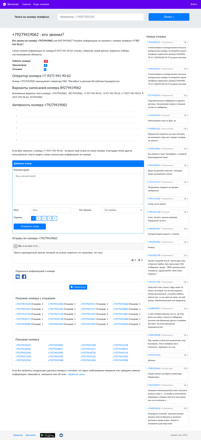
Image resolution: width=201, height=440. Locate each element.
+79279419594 (23, 360)
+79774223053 (153, 95)
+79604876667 (153, 229)
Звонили (12, 4)
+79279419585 (120, 356)
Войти (194, 4)
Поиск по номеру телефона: (32, 17)
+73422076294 (153, 115)
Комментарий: (21, 170)
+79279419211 (88, 304)
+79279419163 (88, 356)
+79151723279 (153, 182)
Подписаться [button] (79, 287)
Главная (26, 4)
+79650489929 (153, 165)
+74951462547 (153, 69)
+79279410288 (120, 319)
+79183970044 (153, 149)
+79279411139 (55, 314)
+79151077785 (153, 282)
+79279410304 (120, 324)
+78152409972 (153, 385)
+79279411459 (88, 314)
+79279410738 (55, 319)
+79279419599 (55, 356)
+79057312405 (153, 199)
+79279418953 (120, 349)
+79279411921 (23, 309)
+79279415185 (55, 309)
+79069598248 (153, 335)
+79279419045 (55, 345)
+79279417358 (23, 356)
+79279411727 (88, 309)
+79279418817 (55, 349)
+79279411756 (23, 314)
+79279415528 (23, 304)
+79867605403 (153, 368)
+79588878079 (153, 308)
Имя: (16, 210)
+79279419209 (55, 353)
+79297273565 (153, 355)
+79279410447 (88, 319)
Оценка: (18, 217)
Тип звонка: (85, 210)
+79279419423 (23, 345)
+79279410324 (55, 324)
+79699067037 (153, 42)
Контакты (31, 435)
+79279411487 (120, 314)
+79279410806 (120, 309)
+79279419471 (88, 349)
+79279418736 (88, 353)
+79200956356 (153, 408)
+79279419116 (120, 353)
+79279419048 (55, 360)
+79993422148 (153, 212)
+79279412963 (88, 324)
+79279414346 (55, 304)
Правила (18, 435)
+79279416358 (23, 353)
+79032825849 (153, 242)
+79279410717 (23, 319)
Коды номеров (41, 4)
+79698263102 (153, 129)
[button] (169, 17)
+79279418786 (23, 349)
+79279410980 (23, 324)
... (39, 246)
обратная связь (76, 374)
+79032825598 (153, 255)
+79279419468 (120, 304)
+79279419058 (120, 360)
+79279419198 (88, 345)
